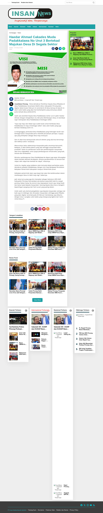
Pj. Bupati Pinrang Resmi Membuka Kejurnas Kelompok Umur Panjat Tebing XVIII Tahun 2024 (85, 328)
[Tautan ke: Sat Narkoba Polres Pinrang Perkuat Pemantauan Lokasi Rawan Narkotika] (18, 319)
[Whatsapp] (63, 48)
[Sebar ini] (53, 48)
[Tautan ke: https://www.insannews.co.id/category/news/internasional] (48, 310)
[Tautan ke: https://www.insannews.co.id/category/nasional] (70, 310)
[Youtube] (44, 208)
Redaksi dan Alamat (62, 510)
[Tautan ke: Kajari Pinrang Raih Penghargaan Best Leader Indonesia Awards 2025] (58, 487)
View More (37, 300)
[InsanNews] (30, 14)
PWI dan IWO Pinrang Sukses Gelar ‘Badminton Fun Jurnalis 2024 (86, 333)
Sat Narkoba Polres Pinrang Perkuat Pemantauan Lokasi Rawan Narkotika (16, 328)
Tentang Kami (32, 510)
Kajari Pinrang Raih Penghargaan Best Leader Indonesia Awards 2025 (67, 485)
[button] (93, 2)
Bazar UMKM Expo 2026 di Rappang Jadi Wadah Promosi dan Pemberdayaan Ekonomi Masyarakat (37, 231)
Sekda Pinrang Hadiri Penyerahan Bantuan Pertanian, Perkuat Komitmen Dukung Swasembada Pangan (35, 248)
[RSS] (47, 208)
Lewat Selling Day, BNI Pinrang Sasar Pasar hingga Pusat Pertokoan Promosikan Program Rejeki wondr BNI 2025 (67, 333)
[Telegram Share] (60, 48)
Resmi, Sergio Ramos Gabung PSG (43, 346)
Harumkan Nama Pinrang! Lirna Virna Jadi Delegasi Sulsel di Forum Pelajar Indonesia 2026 (17, 248)
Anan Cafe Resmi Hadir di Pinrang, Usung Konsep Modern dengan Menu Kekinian (17, 231)
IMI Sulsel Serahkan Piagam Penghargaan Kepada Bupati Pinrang (86, 349)
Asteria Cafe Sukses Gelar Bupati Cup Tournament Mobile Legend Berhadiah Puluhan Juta (85, 339)
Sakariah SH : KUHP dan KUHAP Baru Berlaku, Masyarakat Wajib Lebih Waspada (39, 328)
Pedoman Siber (50, 510)
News (10, 49)
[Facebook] (32, 208)
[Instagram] (40, 208)
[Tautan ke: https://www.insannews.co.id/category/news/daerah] (26, 310)
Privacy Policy (74, 510)
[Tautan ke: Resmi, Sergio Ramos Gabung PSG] (35, 347)
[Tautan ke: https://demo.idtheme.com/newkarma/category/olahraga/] (93, 310)
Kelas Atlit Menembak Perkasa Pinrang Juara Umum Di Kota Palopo (86, 344)
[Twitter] (36, 208)
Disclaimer (41, 510)
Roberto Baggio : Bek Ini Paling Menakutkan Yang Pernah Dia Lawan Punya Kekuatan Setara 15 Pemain (45, 339)
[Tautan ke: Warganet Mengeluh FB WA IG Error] (35, 334)
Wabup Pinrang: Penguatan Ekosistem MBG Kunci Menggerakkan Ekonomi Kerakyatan (56, 248)
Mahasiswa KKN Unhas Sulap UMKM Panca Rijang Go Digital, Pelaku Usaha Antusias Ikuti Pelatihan (56, 231)
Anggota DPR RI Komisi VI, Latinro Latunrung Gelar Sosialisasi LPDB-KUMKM (67, 493)
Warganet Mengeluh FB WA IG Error (44, 333)
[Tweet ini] (56, 48)
